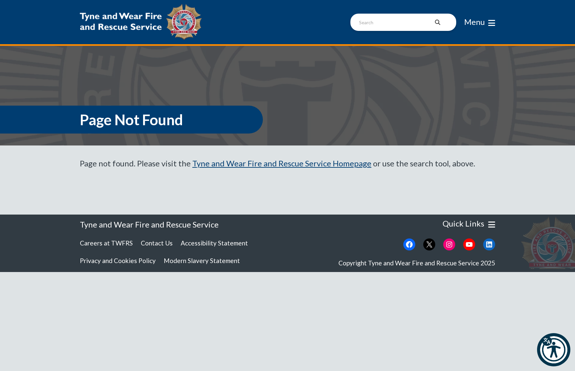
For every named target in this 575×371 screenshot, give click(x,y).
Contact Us (157, 243)
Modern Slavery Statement (202, 260)
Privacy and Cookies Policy (118, 260)
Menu (474, 22)
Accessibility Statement (214, 243)
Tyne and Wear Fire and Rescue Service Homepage (281, 163)
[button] (553, 349)
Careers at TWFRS (106, 243)
